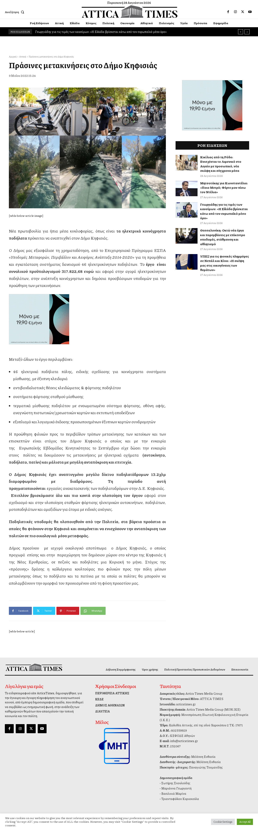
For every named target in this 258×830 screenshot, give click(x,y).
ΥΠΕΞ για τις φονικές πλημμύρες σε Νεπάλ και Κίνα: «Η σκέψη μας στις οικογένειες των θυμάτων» (224, 263)
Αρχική (13, 56)
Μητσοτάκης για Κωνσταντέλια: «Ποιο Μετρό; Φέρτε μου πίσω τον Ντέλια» (224, 187)
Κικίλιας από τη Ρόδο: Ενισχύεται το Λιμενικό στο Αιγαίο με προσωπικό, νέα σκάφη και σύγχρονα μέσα (220, 164)
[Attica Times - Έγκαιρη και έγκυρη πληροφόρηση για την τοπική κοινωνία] (130, 11)
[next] (247, 31)
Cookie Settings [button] (222, 822)
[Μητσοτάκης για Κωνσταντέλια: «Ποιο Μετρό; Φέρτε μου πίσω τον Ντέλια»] (187, 188)
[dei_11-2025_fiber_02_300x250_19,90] (87, 319)
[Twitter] (242, 12)
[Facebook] (228, 12)
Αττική (22, 56)
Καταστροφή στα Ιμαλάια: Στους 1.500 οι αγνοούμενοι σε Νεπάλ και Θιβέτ (85, 31)
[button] (15, 12)
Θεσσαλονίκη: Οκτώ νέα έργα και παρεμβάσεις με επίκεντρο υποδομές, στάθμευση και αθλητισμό (222, 237)
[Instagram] (235, 12)
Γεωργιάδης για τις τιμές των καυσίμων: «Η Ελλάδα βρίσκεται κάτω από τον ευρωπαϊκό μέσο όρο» (224, 211)
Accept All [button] (245, 822)
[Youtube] (250, 12)
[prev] (240, 31)
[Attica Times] (34, 667)
